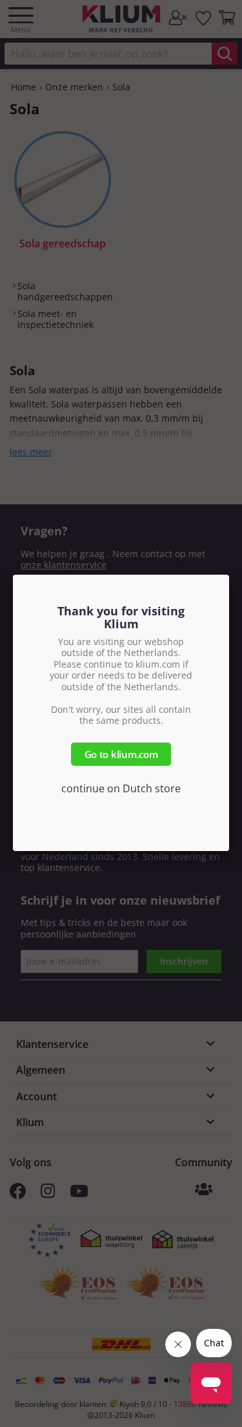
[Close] (229, 574)
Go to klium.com (121, 754)
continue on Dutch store (121, 788)
